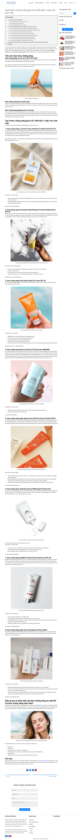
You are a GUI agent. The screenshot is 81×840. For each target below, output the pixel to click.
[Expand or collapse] (56, 17)
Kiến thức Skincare (39, 2)
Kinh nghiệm (54, 2)
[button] (75, 3)
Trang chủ (31, 2)
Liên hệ (71, 2)
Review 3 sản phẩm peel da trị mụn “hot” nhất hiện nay (69, 64)
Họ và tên (61, 20)
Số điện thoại (62, 24)
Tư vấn (65, 2)
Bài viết (47, 2)
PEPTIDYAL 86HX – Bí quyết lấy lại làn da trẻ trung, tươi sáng (70, 42)
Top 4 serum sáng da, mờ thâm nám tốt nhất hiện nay (70, 58)
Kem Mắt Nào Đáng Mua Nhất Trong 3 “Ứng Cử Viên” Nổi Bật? (70, 48)
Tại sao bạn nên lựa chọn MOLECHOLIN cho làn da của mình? (70, 37)
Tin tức (60, 2)
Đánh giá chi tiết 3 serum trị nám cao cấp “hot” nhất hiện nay (70, 53)
